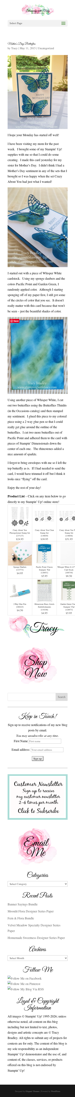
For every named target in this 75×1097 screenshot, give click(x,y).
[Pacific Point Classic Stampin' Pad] (44, 563)
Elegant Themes (32, 1091)
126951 (44, 572)
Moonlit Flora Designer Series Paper (31, 911)
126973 (69, 609)
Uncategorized (46, 48)
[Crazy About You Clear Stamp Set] (44, 526)
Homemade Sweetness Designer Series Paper (36, 938)
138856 (69, 535)
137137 (20, 535)
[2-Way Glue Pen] (20, 600)
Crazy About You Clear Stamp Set (44, 531)
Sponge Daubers (19, 567)
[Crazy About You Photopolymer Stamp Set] (20, 526)
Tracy (14, 48)
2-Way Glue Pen (19, 604)
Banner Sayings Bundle (23, 904)
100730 (69, 572)
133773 (20, 569)
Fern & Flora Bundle (21, 918)
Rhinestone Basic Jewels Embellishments (44, 605)
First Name (21, 741)
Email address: (21, 749)
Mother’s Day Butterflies (21, 44)
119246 (44, 609)
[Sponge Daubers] (20, 563)
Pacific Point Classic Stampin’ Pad (44, 568)
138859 (44, 535)
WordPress (55, 1091)
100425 (20, 606)
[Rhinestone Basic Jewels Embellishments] (44, 600)
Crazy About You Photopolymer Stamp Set (20, 531)
